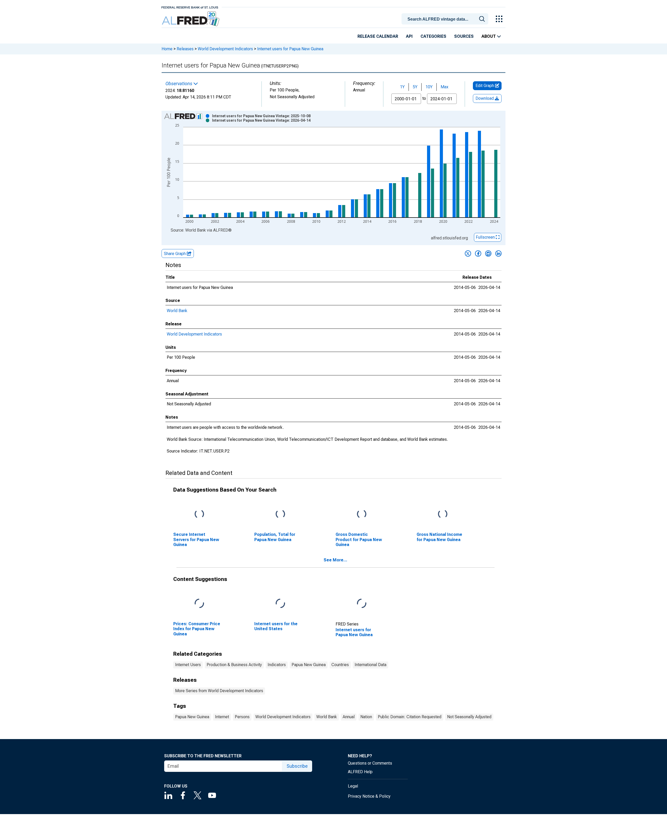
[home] (191, 19)
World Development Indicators (225, 48)
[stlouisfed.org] (190, 6)
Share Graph (175, 253)
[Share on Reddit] (488, 253)
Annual (349, 716)
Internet (222, 716)
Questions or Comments (370, 763)
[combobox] (445, 18)
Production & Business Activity (234, 664)
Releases (185, 48)
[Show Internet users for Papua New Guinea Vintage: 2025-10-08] (261, 116)
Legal (353, 786)
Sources (464, 36)
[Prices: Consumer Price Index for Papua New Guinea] (199, 603)
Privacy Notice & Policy (369, 796)
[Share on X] (468, 253)
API (409, 36)
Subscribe (297, 766)
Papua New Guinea (309, 664)
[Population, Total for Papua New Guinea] (280, 514)
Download (485, 98)
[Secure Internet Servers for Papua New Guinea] (199, 514)
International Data (370, 664)
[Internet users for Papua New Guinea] (362, 603)
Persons (242, 716)
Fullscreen (486, 237)
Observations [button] (179, 83)
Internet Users (188, 664)
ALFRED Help (360, 771)
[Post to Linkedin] (498, 253)
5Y (415, 86)
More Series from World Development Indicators (219, 690)
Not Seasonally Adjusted (469, 716)
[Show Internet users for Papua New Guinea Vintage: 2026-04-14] (261, 120)
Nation (366, 716)
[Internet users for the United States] (280, 603)
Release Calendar (377, 36)
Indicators (277, 664)
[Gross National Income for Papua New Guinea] (443, 514)
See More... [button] (335, 559)
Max (444, 86)
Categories (433, 36)
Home (167, 48)
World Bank (177, 310)
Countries (340, 664)
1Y (402, 86)
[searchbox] (445, 19)
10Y (429, 86)
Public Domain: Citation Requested (409, 716)
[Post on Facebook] (478, 253)
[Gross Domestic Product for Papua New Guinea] (362, 514)
